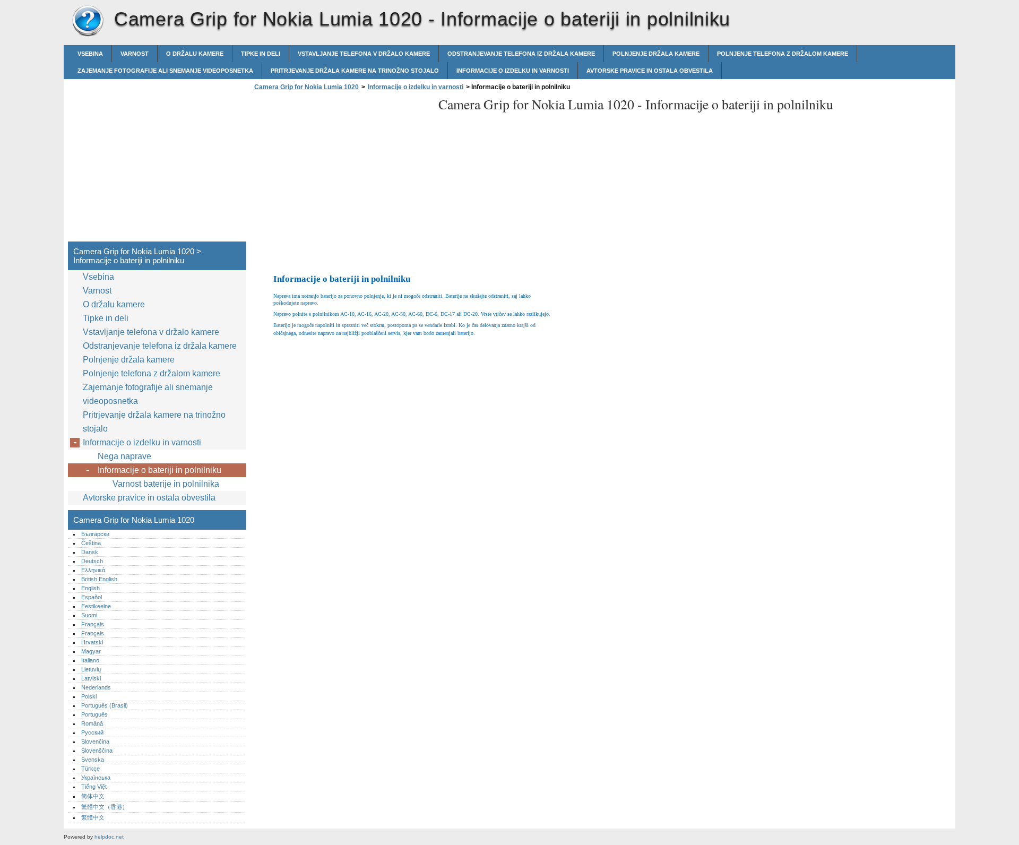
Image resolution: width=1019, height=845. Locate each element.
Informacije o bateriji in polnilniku (159, 470)
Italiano (90, 660)
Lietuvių (91, 669)
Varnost (134, 53)
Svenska (92, 759)
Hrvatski (92, 642)
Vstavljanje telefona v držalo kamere (364, 53)
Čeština (91, 543)
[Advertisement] (341, 169)
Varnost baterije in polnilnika (166, 483)
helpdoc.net (109, 837)
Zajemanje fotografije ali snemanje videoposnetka (165, 70)
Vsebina (90, 53)
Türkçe (90, 768)
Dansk (89, 552)
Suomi (89, 615)
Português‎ (94, 714)
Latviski (91, 678)
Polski (89, 696)
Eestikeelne (96, 606)
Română (92, 723)
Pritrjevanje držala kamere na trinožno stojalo (355, 70)
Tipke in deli (260, 53)
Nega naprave (124, 456)
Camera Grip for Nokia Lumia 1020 (87, 21)
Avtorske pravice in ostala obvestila (649, 70)
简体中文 (93, 796)
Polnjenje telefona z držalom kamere (782, 53)
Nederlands (96, 687)
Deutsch (92, 561)
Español (91, 597)
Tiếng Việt (94, 786)
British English (99, 579)
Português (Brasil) (104, 705)
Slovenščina (97, 750)
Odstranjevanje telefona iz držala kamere (521, 53)
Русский (92, 732)
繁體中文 (93, 817)
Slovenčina (95, 741)
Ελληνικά (93, 570)
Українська (95, 777)
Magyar (91, 651)
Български (95, 534)
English (90, 588)
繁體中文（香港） (104, 807)
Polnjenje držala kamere (656, 53)
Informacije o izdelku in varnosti (512, 70)
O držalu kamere (194, 53)
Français (92, 624)
